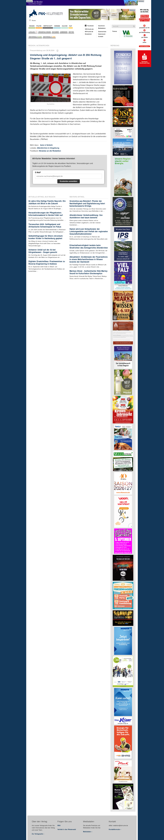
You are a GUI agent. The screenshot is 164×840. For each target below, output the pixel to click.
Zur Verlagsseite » (38, 834)
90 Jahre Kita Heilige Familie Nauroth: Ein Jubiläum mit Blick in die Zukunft (47, 202)
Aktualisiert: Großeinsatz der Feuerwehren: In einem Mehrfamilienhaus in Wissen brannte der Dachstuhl (89, 259)
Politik (39, 26)
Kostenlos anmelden (68, 181)
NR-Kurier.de (89, 31)
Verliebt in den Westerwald (66, 829)
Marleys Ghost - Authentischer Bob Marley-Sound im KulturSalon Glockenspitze (89, 272)
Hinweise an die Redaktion (50, 150)
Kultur (65, 26)
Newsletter (88, 34)
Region (32, 26)
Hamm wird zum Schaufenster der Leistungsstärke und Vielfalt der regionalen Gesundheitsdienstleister (89, 231)
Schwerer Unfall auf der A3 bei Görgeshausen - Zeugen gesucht (42, 250)
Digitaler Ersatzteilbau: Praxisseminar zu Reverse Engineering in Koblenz (46, 262)
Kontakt (100, 36)
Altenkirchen (42, 45)
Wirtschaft (48, 26)
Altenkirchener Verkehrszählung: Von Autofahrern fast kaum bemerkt (86, 216)
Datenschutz (102, 31)
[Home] (30, 20)
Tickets (114, 31)
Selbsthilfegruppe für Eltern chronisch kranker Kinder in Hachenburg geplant (45, 237)
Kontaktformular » (115, 829)
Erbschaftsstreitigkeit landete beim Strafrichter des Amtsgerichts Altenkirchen (89, 246)
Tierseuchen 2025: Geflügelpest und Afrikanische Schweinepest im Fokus (44, 225)
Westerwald (35, 37)
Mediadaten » (87, 832)
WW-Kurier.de (89, 29)
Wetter (71, 32)
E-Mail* (38, 172)
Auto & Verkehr (46, 145)
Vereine (57, 26)
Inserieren (101, 26)
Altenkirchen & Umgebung (48, 148)
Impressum (101, 34)
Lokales (32, 32)
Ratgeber (55, 32)
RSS (58, 825)
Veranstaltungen (44, 32)
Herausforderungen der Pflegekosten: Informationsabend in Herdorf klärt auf (45, 213)
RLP (70, 26)
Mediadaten (102, 28)
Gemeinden (63, 32)
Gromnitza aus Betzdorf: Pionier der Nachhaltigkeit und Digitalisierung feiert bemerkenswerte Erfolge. (87, 203)
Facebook (90, 26)
